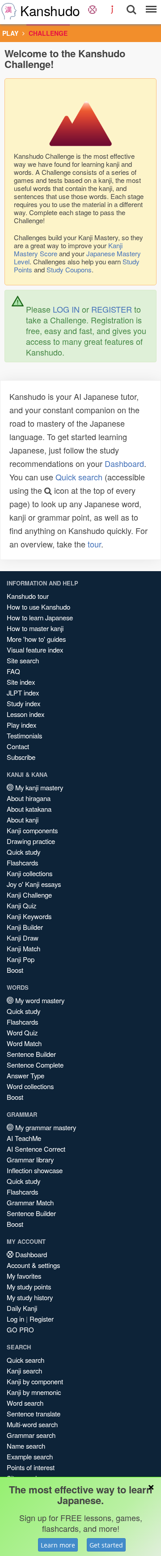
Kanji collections (29, 873)
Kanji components (32, 830)
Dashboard (124, 463)
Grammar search (31, 1435)
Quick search (78, 477)
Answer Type (25, 1075)
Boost (15, 970)
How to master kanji (35, 628)
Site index (21, 682)
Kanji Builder (25, 927)
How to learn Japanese (40, 617)
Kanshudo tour (28, 596)
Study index (23, 703)
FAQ (13, 671)
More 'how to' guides (36, 639)
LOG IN (66, 309)
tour (94, 544)
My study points (29, 1286)
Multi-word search (32, 1424)
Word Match (24, 1043)
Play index (21, 724)
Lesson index (25, 714)
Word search (25, 1403)
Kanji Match (23, 948)
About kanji (22, 819)
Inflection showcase (35, 1170)
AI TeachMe (24, 1138)
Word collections (30, 1086)
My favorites (24, 1275)
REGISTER (111, 309)
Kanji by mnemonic (34, 1392)
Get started (106, 1545)
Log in (15, 1318)
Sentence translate (33, 1413)
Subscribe (21, 757)
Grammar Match (30, 1202)
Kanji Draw (22, 937)
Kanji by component (35, 1381)
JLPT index (23, 692)
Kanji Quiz (21, 905)
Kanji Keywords (29, 916)
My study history (30, 1297)
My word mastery (38, 1000)
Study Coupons (69, 269)
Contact (18, 746)
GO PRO (20, 1329)
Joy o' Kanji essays (34, 884)
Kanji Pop (20, 959)
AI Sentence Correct (36, 1148)
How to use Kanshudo (38, 606)
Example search (30, 1456)
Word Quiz (22, 1032)
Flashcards (22, 862)
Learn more (58, 1545)
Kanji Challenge (29, 894)
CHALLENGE (48, 33)
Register (42, 1318)
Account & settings (33, 1265)
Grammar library (30, 1159)
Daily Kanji (22, 1308)
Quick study (23, 851)
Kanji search (24, 1370)
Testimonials (24, 735)
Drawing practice (31, 841)
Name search (26, 1445)
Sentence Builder (31, 1054)
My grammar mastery (44, 1127)
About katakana (29, 809)
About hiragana (29, 798)
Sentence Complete (35, 1064)
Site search (23, 660)
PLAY (10, 33)
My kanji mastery (38, 787)
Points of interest (31, 1467)
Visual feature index (35, 649)
